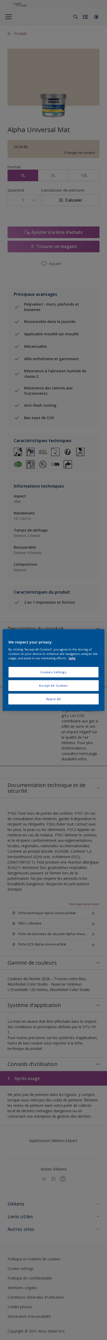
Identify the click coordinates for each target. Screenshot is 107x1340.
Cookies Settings (53, 672)
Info (72, 658)
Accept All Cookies (53, 685)
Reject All (53, 699)
